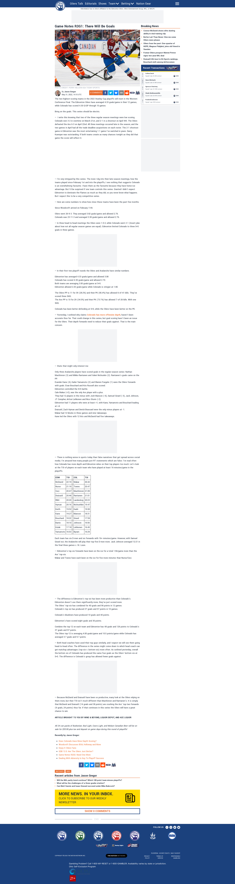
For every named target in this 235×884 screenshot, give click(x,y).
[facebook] (105, 92)
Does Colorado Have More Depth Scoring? (78, 741)
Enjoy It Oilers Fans (67, 748)
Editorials (91, 4)
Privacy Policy (147, 857)
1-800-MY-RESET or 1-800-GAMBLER (109, 863)
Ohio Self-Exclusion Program (82, 866)
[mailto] (121, 92)
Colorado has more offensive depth (103, 314)
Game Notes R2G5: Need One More (75, 754)
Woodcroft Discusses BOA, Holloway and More (80, 744)
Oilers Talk (76, 4)
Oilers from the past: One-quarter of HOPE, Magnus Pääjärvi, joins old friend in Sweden (161, 46)
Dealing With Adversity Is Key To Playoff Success (81, 758)
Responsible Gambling (175, 857)
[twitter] (110, 92)
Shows (102, 4)
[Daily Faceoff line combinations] (132, 92)
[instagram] (170, 827)
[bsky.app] (116, 92)
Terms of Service (159, 857)
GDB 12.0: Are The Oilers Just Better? (76, 751)
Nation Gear (143, 4)
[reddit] (126, 92)
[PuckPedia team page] (137, 92)
